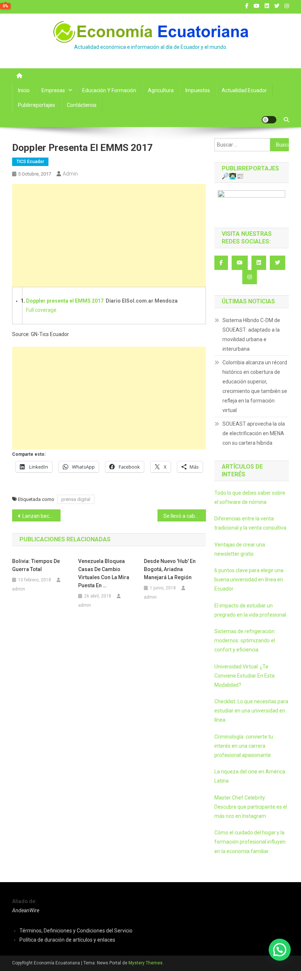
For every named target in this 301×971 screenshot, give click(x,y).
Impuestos (197, 90)
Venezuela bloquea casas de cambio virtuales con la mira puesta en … (103, 573)
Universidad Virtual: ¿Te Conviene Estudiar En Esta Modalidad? (244, 676)
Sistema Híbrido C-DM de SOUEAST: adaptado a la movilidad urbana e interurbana (251, 334)
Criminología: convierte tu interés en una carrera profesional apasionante (243, 746)
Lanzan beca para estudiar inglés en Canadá (41, 516)
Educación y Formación (109, 90)
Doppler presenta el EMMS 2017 (65, 301)
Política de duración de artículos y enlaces (67, 940)
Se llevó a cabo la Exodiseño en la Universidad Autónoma (184, 516)
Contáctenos (82, 105)
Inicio (24, 90)
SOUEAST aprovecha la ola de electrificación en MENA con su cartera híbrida (253, 433)
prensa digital (75, 499)
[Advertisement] (109, 235)
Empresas (53, 90)
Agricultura (161, 90)
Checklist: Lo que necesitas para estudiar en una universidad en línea (251, 711)
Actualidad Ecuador (244, 90)
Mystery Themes (145, 962)
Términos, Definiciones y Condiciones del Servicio (76, 931)
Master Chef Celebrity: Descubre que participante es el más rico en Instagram (250, 807)
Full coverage (41, 310)
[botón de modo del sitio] (269, 119)
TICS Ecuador (30, 161)
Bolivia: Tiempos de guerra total (36, 565)
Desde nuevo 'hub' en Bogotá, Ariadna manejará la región (170, 569)
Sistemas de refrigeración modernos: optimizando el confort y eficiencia (244, 640)
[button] (280, 950)
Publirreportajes (36, 105)
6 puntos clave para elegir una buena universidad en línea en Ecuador (248, 579)
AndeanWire (25, 910)
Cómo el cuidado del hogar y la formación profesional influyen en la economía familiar (250, 842)
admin (70, 174)
